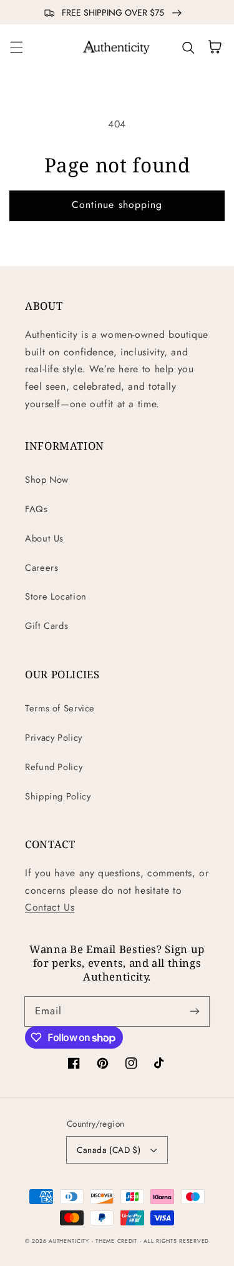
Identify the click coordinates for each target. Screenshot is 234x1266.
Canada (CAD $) (108, 1150)
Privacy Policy (53, 737)
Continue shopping (117, 204)
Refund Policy (53, 767)
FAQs (36, 509)
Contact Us (49, 907)
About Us (44, 538)
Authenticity (69, 1241)
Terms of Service (60, 708)
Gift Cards (46, 626)
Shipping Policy (57, 796)
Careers (41, 568)
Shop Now (47, 480)
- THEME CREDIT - (118, 1241)
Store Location (56, 596)
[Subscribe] (194, 1011)
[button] (16, 46)
